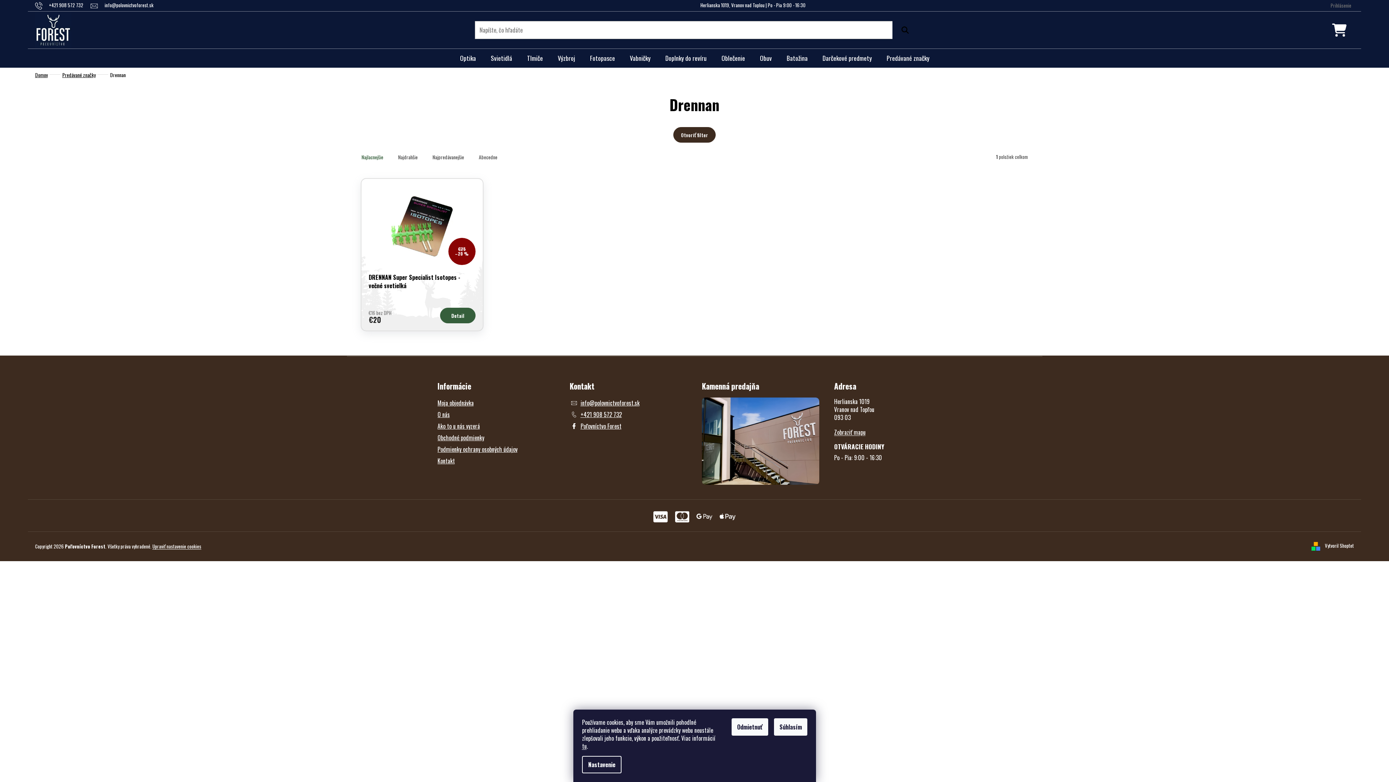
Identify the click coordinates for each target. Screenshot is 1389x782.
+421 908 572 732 (601, 415)
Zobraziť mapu (850, 432)
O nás (444, 415)
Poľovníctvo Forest (601, 426)
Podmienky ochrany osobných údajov (478, 449)
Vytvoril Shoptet (1339, 545)
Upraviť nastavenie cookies (176, 546)
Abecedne (488, 157)
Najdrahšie (408, 157)
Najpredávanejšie (448, 157)
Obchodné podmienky (461, 438)
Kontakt (446, 461)
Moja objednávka (456, 403)
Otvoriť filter (694, 135)
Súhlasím (790, 727)
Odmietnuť (750, 727)
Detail (457, 315)
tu (584, 746)
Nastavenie (601, 764)
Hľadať (903, 30)
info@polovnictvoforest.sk (610, 403)
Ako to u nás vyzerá (459, 426)
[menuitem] (468, 58)
